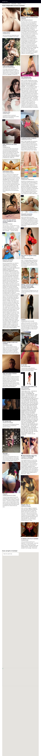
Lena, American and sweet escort (10, 145)
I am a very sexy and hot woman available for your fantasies (9, 221)
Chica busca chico (8, 171)
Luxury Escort (6, 32)
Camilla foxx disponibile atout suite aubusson (29, 387)
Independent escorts (6, 3)
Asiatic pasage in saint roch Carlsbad (10, 343)
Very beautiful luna (26, 77)
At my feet (24, 365)
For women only (7, 421)
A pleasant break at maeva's (28, 138)
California (19, 3)
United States (13, 3)
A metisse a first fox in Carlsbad (29, 538)
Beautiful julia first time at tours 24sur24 (29, 18)
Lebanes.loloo (6, 112)
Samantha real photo (26, 214)
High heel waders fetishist (10, 373)
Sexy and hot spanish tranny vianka (28, 256)
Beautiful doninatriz (8, 260)
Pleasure (5, 494)
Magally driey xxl (25, 505)
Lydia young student (8, 66)
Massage (5, 453)
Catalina (23, 319)
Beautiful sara (25, 178)
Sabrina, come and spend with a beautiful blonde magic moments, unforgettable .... (29, 286)
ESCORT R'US (5, 1)
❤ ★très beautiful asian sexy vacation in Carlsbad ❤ (29, 456)
